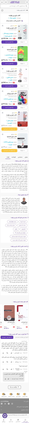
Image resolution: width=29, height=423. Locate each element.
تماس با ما (26, 401)
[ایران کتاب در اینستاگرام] (12, 404)
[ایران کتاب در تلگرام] (9, 404)
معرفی (26, 157)
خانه (27, 10)
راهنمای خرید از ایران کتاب (22, 407)
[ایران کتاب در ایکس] (5, 404)
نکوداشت (14, 157)
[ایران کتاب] (14, 2)
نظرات (8, 157)
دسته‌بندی (20, 157)
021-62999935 (4, 402)
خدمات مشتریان (24, 410)
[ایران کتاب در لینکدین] (2, 404)
